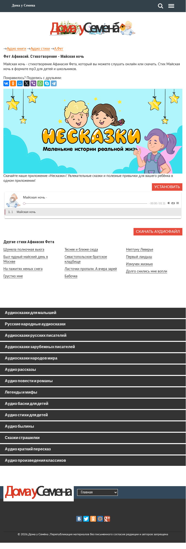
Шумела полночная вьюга (23, 249)
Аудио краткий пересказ (28, 449)
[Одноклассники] (13, 83)
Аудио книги (16, 49)
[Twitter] (86, 519)
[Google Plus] (107, 519)
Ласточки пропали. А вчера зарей (91, 269)
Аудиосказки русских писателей (36, 335)
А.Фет (58, 49)
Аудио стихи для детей (26, 415)
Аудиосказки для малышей (30, 313)
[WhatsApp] (40, 83)
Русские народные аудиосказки (35, 324)
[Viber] (33, 83)
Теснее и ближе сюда (81, 249)
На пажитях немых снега (23, 269)
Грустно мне (13, 276)
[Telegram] (54, 83)
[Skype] (47, 83)
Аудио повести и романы (29, 381)
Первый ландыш (139, 257)
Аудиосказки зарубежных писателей (40, 347)
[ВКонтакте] (6, 83)
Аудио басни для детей (26, 404)
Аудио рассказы (20, 369)
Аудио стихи (40, 49)
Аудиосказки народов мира (31, 358)
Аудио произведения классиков (35, 460)
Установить (167, 187)
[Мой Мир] (20, 83)
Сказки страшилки (22, 438)
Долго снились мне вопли (146, 271)
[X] (27, 83)
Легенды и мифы (21, 392)
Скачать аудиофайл (158, 232)
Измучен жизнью (139, 264)
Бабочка (71, 276)
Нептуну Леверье (139, 249)
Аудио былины (19, 426)
